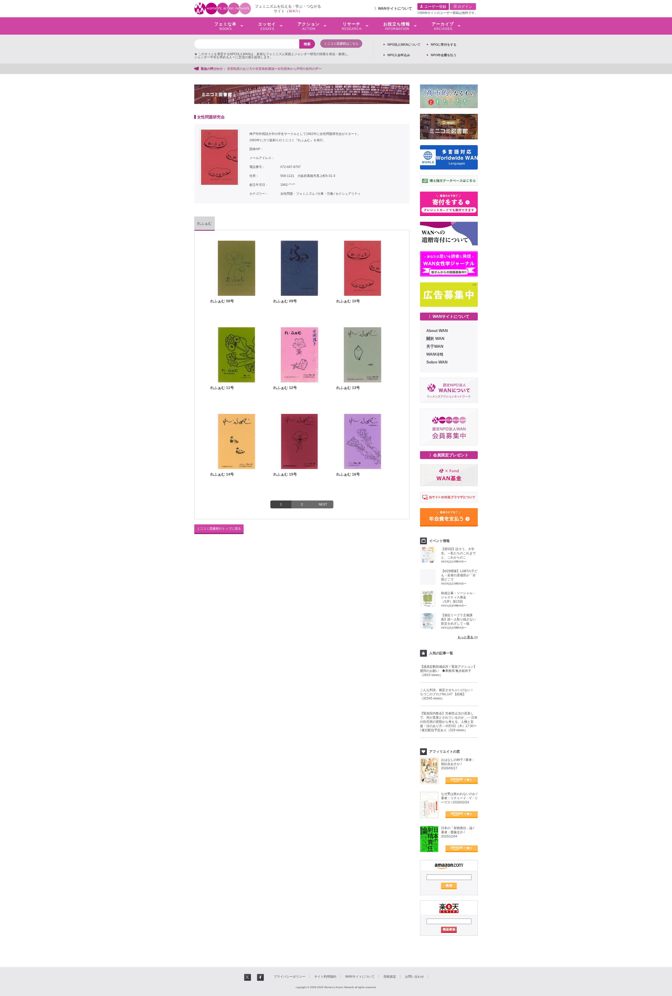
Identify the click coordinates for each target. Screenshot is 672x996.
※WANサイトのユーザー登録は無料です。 (447, 13)
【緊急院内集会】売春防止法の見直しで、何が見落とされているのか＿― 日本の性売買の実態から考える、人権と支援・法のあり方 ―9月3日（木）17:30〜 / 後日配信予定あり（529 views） (448, 722)
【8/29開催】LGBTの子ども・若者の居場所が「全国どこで (459, 575)
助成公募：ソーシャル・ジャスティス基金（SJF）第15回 (458, 597)
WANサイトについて (395, 8)
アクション (308, 26)
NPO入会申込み (398, 55)
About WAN (437, 330)
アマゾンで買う (461, 780)
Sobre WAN (437, 362)
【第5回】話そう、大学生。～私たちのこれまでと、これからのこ (458, 553)
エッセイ (267, 26)
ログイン (464, 6)
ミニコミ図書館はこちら (341, 43)
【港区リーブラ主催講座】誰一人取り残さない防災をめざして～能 (458, 619)
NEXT (323, 504)
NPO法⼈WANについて (404, 44)
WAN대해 (434, 354)
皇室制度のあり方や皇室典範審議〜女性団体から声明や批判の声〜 (276, 69)
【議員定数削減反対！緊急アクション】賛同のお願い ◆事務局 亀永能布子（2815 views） (448, 671)
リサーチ (352, 26)
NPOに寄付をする (443, 44)
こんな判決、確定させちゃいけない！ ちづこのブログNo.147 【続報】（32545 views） (448, 694)
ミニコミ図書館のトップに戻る (219, 528)
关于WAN (434, 346)
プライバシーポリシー (289, 976)
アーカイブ (443, 26)
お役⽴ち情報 (396, 26)
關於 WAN (435, 338)
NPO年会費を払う (443, 55)
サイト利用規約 (325, 976)
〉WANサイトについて (449, 316)
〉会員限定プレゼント (449, 455)
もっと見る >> (468, 637)
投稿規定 (390, 976)
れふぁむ (204, 223)
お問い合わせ (414, 976)
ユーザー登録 (434, 6)
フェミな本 (225, 26)
